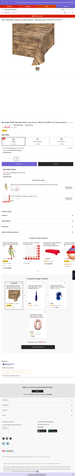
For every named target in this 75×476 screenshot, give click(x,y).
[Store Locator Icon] (3, 9)
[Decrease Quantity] (3, 159)
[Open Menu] (2, 13)
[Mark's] (47, 6)
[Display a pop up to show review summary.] (53, 261)
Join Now (49, 394)
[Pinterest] (7, 438)
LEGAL (4, 415)
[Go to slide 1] (37, 69)
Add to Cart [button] (19, 164)
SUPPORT (4, 410)
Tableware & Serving (20, 19)
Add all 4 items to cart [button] (38, 347)
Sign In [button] (37, 391)
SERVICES (4, 400)
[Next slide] (72, 2)
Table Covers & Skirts (40, 19)
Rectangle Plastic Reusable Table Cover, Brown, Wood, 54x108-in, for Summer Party (34, 122)
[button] (65, 13)
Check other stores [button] (7, 152)
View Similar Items (29, 125)
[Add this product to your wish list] (16, 159)
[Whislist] (69, 13)
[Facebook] (3, 438)
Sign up (5, 428)
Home (3, 19)
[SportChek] (28, 6)
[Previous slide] (2, 2)
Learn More (40, 427)
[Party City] (65, 6)
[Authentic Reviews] (8, 364)
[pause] (6, 2)
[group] (8, 261)
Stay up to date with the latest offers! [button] (36, 474)
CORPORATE (5, 405)
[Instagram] (10, 438)
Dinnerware (30, 19)
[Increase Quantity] (12, 159)
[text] (12, 266)
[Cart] (72, 13)
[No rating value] (5, 125)
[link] (7, 125)
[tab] (13, 141)
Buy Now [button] (55, 164)
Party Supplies (10, 19)
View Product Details (18, 125)
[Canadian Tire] (9, 6)
